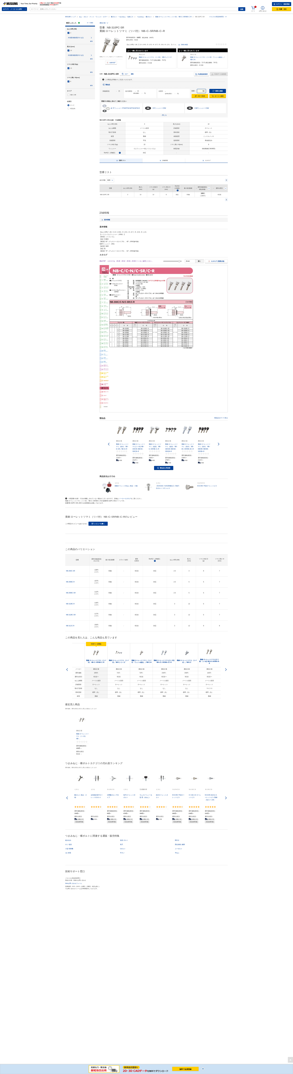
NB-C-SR (73, 95)
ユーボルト (178, 849)
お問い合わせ (262, 11)
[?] (120, 153)
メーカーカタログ (125, 498)
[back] (67, 669)
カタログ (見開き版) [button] (217, 261)
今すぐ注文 (201, 96)
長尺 (121, 844)
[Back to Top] (290, 1060)
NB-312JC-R (70, 626)
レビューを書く (99, 524)
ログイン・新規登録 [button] (283, 4)
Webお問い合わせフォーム (73, 883)
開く (199, 261)
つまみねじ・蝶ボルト (144, 17)
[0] (253, 8)
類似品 (108, 84)
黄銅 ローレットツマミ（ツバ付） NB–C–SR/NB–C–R (173, 17)
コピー (126, 74)
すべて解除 (90, 22)
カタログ (112, 62)
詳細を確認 (184, 44)
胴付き (177, 840)
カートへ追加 (219, 96)
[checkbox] (80, 32)
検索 (241, 9)
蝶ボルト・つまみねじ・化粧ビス (122, 17)
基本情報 (107, 220)
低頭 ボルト (124, 840)
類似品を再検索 (165, 468)
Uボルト (123, 849)
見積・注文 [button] (283, 9)
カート (253, 11)
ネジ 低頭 (68, 844)
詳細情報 (165, 160)
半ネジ (122, 853)
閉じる (203, 1068)
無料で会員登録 (185, 1069)
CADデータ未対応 (220, 74)
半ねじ (177, 853)
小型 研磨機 (69, 849)
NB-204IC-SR (70, 571)
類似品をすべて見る (221, 418)
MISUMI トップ (70, 17)
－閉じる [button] (164, 115)
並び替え (209, 188)
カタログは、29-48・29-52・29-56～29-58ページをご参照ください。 (130, 261)
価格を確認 (219, 91)
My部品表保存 (203, 74)
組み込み (68, 840)
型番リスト (122, 160)
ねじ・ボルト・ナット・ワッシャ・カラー (93, 17)
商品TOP (103, 261)
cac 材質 (68, 853)
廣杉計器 (103, 23)
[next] (226, 669)
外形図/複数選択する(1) (76, 37)
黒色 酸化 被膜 (180, 844)
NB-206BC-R (70, 582)
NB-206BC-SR (71, 593)
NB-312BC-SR (71, 615)
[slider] (179, 261)
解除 (91, 41)
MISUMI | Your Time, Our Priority (13, 3)
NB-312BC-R (70, 604)
